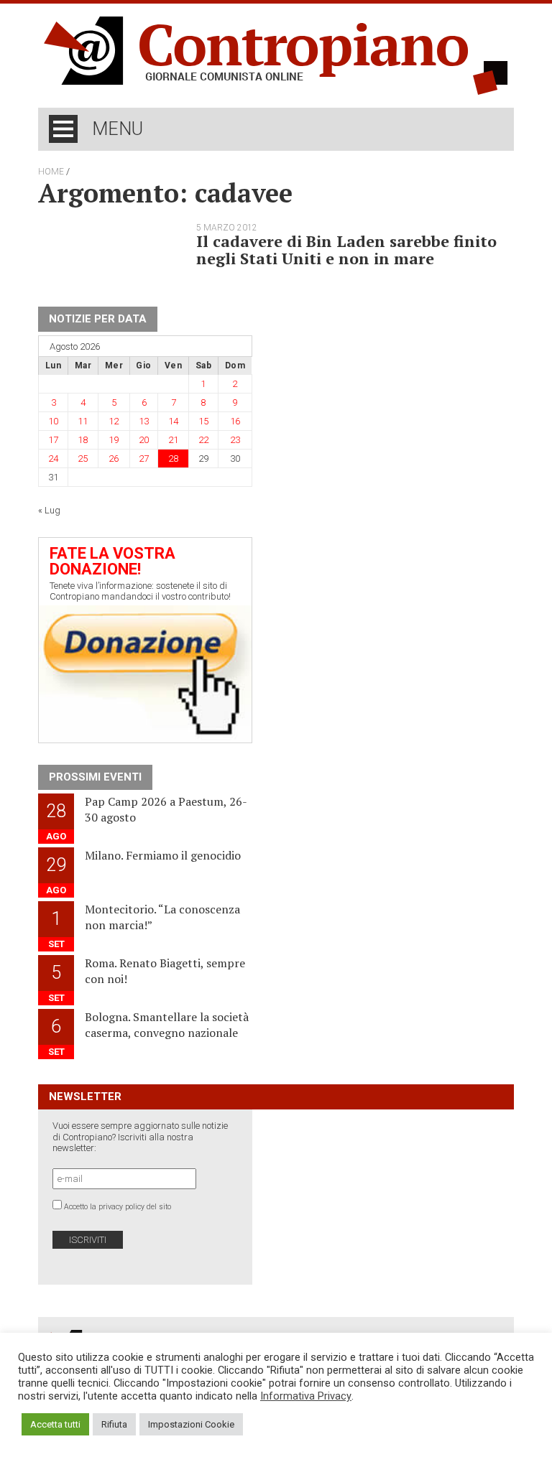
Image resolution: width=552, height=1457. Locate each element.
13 (144, 421)
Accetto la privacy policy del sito (117, 1206)
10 (53, 421)
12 (114, 421)
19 (114, 439)
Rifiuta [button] (114, 1424)
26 (114, 458)
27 (144, 458)
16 (235, 421)
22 (203, 439)
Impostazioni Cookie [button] (191, 1424)
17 (53, 439)
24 (53, 458)
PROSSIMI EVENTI (95, 777)
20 (144, 439)
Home (51, 172)
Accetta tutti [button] (55, 1424)
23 (235, 439)
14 (173, 421)
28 (173, 458)
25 (83, 458)
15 (203, 421)
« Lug (49, 510)
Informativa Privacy (305, 1395)
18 (83, 439)
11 (83, 421)
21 (173, 439)
